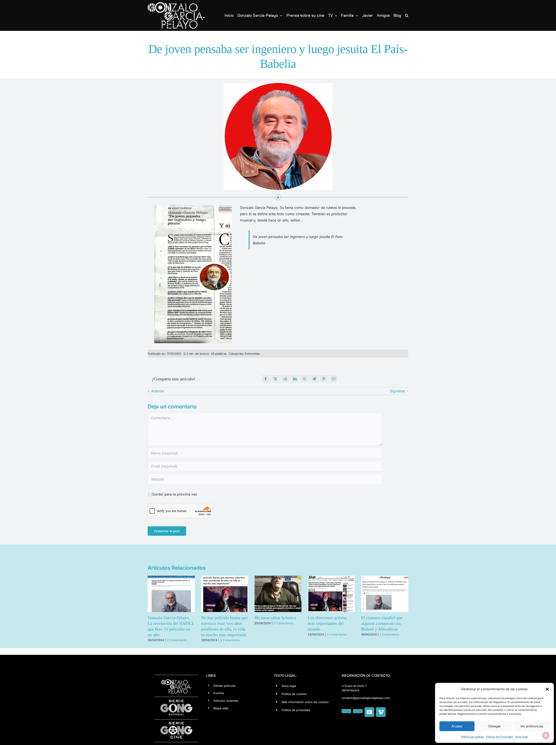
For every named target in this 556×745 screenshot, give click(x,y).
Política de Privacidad (499, 736)
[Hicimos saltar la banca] (278, 594)
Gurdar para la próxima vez (174, 494)
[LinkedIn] (295, 379)
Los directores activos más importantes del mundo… (327, 623)
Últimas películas (224, 685)
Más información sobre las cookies (305, 702)
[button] (547, 689)
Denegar (494, 726)
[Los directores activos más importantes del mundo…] (331, 594)
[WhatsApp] (304, 379)
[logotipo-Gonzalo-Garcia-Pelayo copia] (176, 4)
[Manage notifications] (545, 735)
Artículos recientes (225, 700)
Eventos (218, 693)
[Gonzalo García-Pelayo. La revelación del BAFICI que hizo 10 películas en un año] (171, 594)
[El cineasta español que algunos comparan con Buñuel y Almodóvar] (384, 594)
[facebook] (346, 711)
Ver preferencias (531, 726)
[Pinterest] (324, 379)
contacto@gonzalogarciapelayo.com (366, 698)
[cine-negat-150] (176, 723)
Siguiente (397, 391)
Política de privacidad (296, 710)
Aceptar (457, 726)
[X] (275, 379)
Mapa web (220, 708)
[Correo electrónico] (333, 379)
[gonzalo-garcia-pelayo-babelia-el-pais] (278, 85)
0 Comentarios (177, 640)
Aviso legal (521, 736)
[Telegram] (314, 379)
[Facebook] (265, 379)
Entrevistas (252, 353)
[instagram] (357, 711)
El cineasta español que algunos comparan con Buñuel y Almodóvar (381, 623)
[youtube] (369, 712)
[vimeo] (381, 712)
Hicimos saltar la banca (275, 617)
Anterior (157, 391)
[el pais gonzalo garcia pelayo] (193, 206)
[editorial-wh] (176, 701)
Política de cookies (472, 736)
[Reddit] (285, 379)
